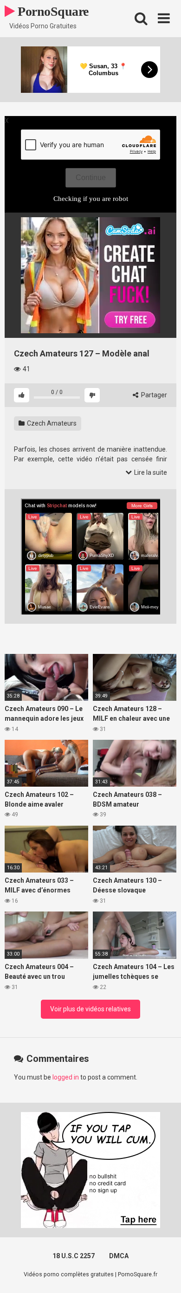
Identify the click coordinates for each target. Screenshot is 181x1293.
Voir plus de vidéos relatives (90, 1009)
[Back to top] (163, 1274)
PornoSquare (52, 11)
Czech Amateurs (51, 423)
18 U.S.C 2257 (73, 1256)
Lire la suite (150, 472)
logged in (65, 1077)
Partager (153, 395)
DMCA (119, 1256)
